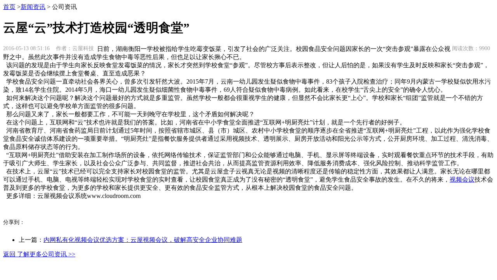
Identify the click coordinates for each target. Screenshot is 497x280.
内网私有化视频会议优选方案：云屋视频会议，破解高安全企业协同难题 (142, 239)
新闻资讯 (33, 7)
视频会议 (462, 179)
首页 (9, 7)
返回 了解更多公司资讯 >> (39, 254)
